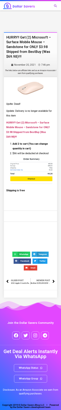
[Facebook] (16, 335)
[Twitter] (26, 335)
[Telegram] (45, 335)
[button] (30, 368)
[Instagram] (35, 335)
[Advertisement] (29, 20)
